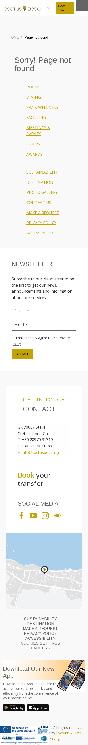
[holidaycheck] (59, 515)
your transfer (34, 479)
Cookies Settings (40, 643)
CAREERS (40, 648)
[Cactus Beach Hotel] (23, 8)
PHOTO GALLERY (42, 192)
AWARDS (34, 154)
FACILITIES (36, 117)
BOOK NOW (61, 7)
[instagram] (47, 515)
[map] (44, 570)
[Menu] (82, 5)
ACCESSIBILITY (40, 233)
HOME (14, 37)
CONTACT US (38, 202)
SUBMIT (22, 354)
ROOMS (33, 87)
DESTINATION (39, 182)
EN (47, 8)
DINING (33, 97)
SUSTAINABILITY (42, 172)
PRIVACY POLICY (41, 222)
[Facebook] (23, 515)
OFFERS (33, 144)
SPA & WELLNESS (42, 107)
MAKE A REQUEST (42, 212)
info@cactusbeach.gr (41, 452)
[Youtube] (35, 515)
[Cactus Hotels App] (14, 708)
